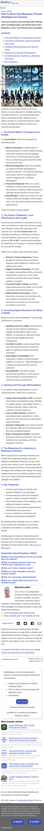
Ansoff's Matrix (22, 210)
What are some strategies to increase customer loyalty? (18, 572)
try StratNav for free (31, 616)
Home (3, 11)
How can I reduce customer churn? (18, 568)
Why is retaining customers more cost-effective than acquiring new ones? (18, 563)
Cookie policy (6, 827)
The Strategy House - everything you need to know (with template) (24, 765)
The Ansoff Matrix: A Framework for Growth (23, 38)
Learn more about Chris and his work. (19, 613)
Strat (6, 2)
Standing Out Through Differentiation (20, 53)
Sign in (3, 8)
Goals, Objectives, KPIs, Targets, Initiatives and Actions (22, 726)
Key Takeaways (11, 62)
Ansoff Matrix (18, 489)
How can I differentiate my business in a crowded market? (19, 581)
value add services (25, 800)
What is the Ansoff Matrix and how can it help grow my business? (21, 558)
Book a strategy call (12, 616)
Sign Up (15, 3)
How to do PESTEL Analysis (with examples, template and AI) (22, 752)
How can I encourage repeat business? (20, 577)
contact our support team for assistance (17, 652)
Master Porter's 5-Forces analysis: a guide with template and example (23, 739)
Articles (9, 11)
